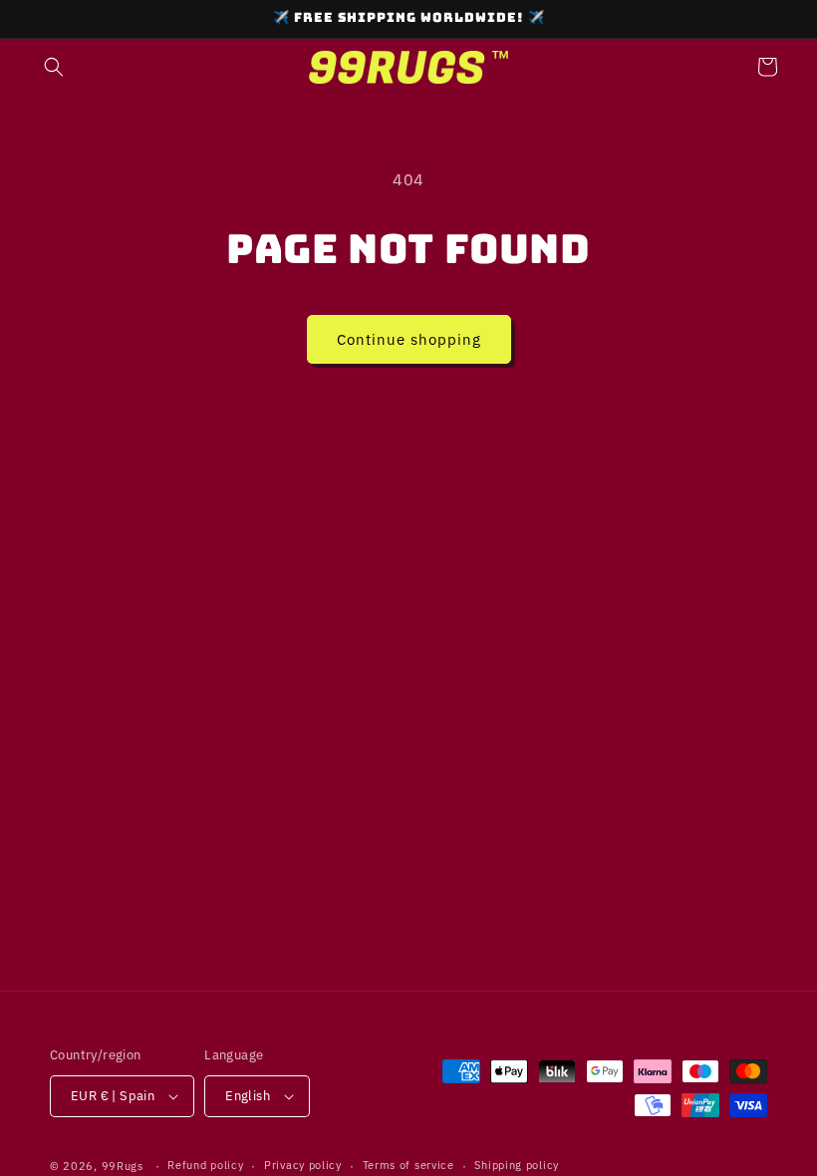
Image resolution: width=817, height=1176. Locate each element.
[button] (54, 67)
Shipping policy (516, 1165)
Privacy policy (303, 1165)
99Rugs (122, 1166)
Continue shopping (409, 339)
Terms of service (408, 1165)
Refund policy (205, 1165)
